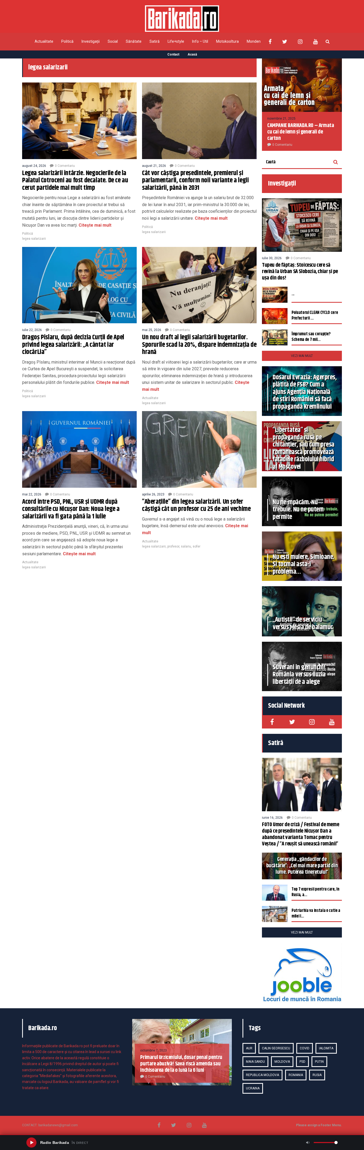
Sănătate (133, 41)
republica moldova (262, 1075)
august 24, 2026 (34, 166)
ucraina (253, 1088)
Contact (173, 54)
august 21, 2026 (154, 166)
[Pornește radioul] (31, 1142)
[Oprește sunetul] (308, 1142)
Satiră (154, 41)
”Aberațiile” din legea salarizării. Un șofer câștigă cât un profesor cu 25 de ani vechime (196, 505)
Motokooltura (227, 41)
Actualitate (44, 41)
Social (113, 41)
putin (319, 1062)
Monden (254, 41)
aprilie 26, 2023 (153, 494)
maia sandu (255, 1062)
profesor (173, 546)
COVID (304, 1048)
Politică (67, 41)
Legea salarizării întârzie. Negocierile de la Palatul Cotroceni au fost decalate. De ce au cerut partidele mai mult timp (75, 180)
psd (302, 1062)
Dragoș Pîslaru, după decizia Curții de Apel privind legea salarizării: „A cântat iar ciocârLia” (73, 344)
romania (296, 1075)
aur (249, 1048)
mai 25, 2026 (151, 330)
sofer (196, 546)
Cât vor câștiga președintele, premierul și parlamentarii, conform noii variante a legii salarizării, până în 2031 (195, 180)
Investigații (91, 41)
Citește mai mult (94, 225)
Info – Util (200, 41)
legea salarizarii (34, 239)
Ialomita (326, 1048)
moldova (282, 1062)
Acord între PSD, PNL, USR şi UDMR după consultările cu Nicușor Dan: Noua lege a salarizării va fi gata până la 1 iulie (71, 509)
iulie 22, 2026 (32, 330)
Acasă (192, 54)
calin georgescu (276, 1048)
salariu (186, 546)
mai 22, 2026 (31, 494)
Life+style (176, 41)
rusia (317, 1075)
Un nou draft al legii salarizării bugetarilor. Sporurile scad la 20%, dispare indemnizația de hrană (199, 344)
